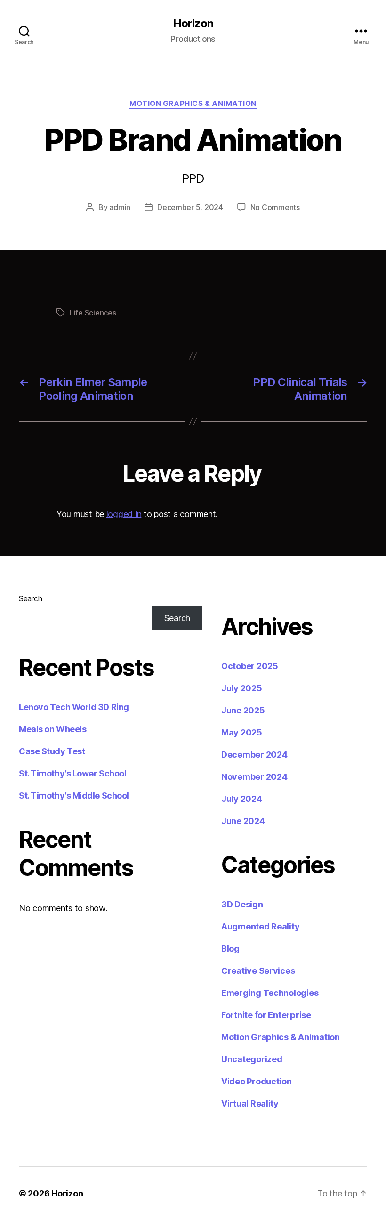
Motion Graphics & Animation (193, 103)
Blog (230, 948)
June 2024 (243, 821)
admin (119, 207)
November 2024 (254, 777)
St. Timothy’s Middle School (74, 795)
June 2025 (243, 710)
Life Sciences (93, 312)
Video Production (256, 1081)
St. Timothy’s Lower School (72, 773)
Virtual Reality (250, 1103)
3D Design (242, 904)
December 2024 (254, 754)
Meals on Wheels (52, 729)
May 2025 (241, 732)
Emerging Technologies (269, 993)
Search (30, 598)
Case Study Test (52, 751)
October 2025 (249, 666)
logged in (124, 514)
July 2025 (241, 688)
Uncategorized (251, 1059)
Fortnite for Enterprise (266, 1015)
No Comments (275, 207)
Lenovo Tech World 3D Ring (74, 707)
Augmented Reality (260, 926)
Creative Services (258, 971)
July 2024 (241, 799)
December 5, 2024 (190, 207)
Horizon (193, 23)
